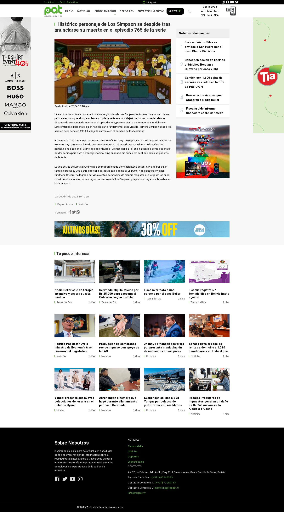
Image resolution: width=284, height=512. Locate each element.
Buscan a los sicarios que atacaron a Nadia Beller (204, 98)
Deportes (127, 11)
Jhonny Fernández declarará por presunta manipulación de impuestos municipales (164, 347)
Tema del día (135, 446)
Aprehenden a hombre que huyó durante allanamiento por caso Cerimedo (118, 401)
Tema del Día (64, 302)
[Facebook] (227, 2)
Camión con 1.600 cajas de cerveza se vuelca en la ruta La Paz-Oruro (204, 82)
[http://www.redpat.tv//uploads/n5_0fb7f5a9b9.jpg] (164, 271)
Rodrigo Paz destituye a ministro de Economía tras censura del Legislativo (73, 347)
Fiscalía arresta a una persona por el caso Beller (162, 291)
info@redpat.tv (137, 492)
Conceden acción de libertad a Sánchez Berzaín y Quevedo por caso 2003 (205, 64)
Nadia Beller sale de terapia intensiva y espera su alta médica (73, 293)
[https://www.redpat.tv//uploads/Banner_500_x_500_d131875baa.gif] (203, 151)
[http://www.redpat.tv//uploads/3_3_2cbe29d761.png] (164, 379)
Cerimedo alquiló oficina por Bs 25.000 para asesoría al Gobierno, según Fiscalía (119, 293)
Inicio (69, 11)
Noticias (83, 11)
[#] (15, 75)
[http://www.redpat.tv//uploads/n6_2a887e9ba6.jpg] (119, 271)
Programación (105, 11)
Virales (61, 410)
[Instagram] (223, 2)
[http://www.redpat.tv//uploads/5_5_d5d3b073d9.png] (209, 325)
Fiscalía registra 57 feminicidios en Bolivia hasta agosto (209, 293)
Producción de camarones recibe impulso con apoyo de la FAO (119, 347)
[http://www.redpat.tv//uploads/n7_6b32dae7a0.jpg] (74, 271)
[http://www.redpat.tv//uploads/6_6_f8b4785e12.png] (164, 325)
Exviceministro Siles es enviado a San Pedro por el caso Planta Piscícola (203, 46)
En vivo (173, 10)
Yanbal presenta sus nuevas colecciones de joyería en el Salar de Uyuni (74, 401)
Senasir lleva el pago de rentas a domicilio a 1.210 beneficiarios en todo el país (209, 347)
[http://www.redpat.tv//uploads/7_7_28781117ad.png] (119, 325)
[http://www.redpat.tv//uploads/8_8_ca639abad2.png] (74, 325)
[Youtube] (232, 2)
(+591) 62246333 (162, 477)
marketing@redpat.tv (167, 487)
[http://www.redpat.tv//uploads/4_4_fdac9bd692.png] (74, 379)
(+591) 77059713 (165, 482)
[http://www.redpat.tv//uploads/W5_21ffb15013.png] (119, 379)
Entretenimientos (151, 11)
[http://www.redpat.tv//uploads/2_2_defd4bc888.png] (209, 379)
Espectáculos (65, 204)
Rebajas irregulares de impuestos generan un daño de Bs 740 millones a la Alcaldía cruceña (208, 403)
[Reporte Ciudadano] (232, 10)
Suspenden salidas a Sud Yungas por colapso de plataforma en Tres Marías (163, 401)
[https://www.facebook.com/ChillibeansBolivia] (142, 229)
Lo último (49, 2)
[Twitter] (236, 2)
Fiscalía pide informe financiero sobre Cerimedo (204, 111)
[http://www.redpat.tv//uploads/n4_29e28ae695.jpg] (209, 271)
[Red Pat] (53, 10)
